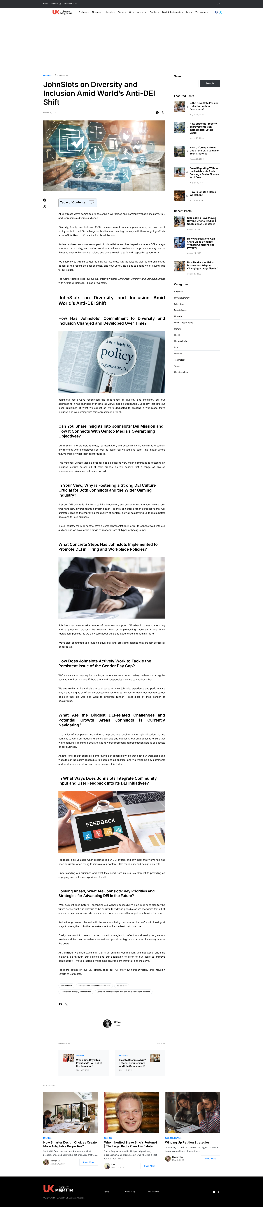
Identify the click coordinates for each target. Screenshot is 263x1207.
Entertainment (181, 310)
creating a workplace (145, 407)
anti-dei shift (66, 985)
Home (45, 4)
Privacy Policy (70, 4)
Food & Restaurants (183, 322)
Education (179, 304)
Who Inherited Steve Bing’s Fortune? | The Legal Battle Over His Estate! (130, 1144)
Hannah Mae (56, 1161)
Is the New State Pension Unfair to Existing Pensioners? (204, 106)
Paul (113, 1164)
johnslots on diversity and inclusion (76, 992)
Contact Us (56, 4)
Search (178, 76)
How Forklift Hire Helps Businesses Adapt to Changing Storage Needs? (202, 265)
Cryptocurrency (181, 298)
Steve (117, 1022)
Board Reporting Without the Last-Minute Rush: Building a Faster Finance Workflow (204, 173)
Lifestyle (123, 1056)
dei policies (121, 985)
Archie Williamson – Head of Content (85, 282)
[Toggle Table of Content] (90, 202)
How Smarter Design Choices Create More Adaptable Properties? (70, 1144)
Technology (179, 359)
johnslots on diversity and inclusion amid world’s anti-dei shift (124, 992)
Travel (177, 366)
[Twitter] (220, 12)
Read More (88, 1162)
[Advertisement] (131, 45)
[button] (218, 4)
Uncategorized (181, 372)
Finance (178, 316)
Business (47, 75)
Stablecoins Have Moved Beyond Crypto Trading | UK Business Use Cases (201, 221)
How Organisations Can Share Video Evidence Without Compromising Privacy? (201, 243)
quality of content (110, 512)
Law (176, 347)
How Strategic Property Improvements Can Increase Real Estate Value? (203, 128)
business (71, 746)
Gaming (178, 328)
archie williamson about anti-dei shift (94, 985)
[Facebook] (216, 12)
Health (177, 335)
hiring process (122, 922)
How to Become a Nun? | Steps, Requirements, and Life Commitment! (133, 1063)
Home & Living (181, 341)
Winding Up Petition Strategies (187, 1142)
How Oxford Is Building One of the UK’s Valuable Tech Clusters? (204, 150)
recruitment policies (69, 633)
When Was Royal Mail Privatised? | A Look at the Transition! (89, 1063)
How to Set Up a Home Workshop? (203, 193)
